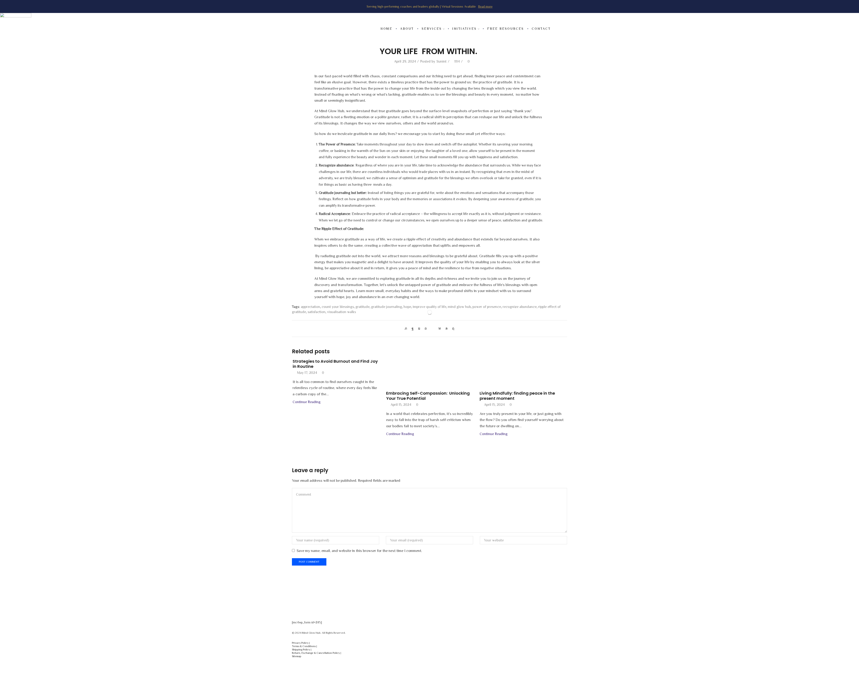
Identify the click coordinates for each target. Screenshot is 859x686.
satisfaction (316, 312)
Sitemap (296, 656)
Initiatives (464, 28)
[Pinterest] (425, 328)
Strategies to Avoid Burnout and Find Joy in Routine (335, 363)
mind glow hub (459, 307)
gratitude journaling (386, 307)
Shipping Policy (301, 649)
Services (432, 28)
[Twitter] (407, 328)
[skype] (452, 328)
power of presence (486, 307)
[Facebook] (412, 328)
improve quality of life (429, 307)
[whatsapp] (446, 328)
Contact (541, 28)
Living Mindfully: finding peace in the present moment (517, 395)
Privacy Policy (300, 642)
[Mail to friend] (432, 328)
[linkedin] (439, 328)
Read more (485, 6)
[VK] (419, 328)
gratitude (362, 307)
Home (386, 28)
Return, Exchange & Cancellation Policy (316, 652)
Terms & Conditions (304, 646)
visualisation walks (341, 312)
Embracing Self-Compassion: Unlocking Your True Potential (428, 395)
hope (407, 307)
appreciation (310, 307)
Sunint (441, 61)
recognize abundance (520, 307)
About (407, 28)
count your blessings (338, 307)
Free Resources (505, 28)
